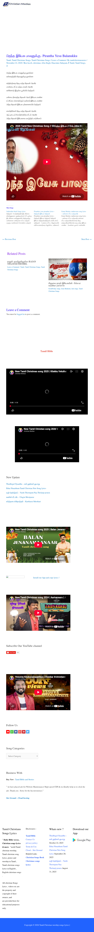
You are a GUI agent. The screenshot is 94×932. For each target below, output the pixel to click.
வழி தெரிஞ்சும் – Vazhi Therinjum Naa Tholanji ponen (28, 492)
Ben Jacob (28, 63)
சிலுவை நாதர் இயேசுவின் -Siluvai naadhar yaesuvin (64, 284)
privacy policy (32, 843)
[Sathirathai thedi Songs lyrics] (20, 217)
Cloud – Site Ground (34, 850)
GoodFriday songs (54, 289)
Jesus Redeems (66, 289)
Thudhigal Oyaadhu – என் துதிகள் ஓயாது (23, 484)
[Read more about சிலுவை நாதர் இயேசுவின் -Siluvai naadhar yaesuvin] (67, 269)
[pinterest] (24, 731)
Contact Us (30, 839)
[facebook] (16, 731)
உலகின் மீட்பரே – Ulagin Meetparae (20, 497)
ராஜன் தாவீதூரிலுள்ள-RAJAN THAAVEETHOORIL (21, 262)
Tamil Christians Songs (21, 60)
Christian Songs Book (35, 857)
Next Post (86, 239)
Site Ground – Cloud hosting (17, 798)
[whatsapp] (12, 731)
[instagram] (20, 731)
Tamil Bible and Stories (25, 779)
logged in (21, 314)
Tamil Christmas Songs (41, 60)
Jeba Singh (46, 63)
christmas (37, 63)
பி (7, 65)
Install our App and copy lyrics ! (43, 577)
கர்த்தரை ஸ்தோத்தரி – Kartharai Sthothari (23, 501)
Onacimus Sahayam (59, 63)
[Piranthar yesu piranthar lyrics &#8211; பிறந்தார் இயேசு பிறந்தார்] (47, 218)
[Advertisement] (47, 26)
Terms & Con (31, 846)
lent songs (75, 289)
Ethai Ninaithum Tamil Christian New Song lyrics (26, 488)
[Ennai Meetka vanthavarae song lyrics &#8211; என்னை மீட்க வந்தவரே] (75, 218)
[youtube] (8, 731)
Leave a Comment (59, 60)
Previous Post (9, 239)
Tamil (8, 60)
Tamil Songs (80, 63)
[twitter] (28, 731)
